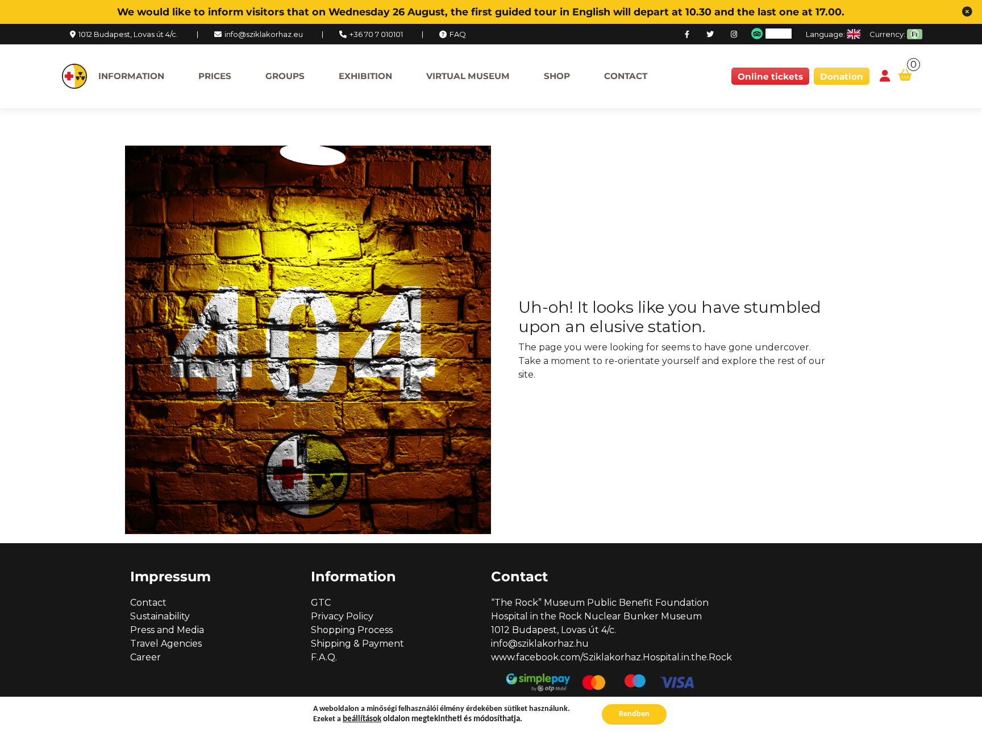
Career (145, 657)
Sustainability (160, 616)
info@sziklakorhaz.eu (263, 34)
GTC (321, 602)
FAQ (458, 34)
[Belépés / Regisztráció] (885, 76)
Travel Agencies (166, 643)
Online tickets (770, 76)
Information (131, 76)
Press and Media (167, 630)
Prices (214, 76)
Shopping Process (352, 630)
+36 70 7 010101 (376, 34)
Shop (557, 76)
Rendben (634, 714)
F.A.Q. (324, 657)
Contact (625, 76)
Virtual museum (468, 76)
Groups (285, 76)
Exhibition (365, 76)
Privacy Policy (342, 616)
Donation (841, 76)
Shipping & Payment (357, 643)
